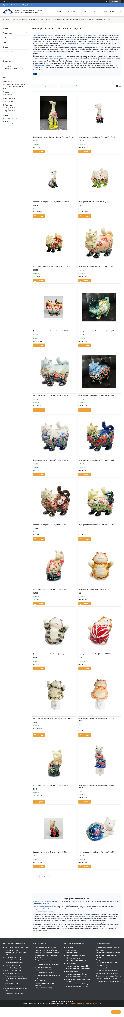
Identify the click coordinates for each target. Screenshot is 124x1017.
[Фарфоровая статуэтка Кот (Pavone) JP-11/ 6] (99, 565)
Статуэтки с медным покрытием (106, 962)
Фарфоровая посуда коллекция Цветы (78, 969)
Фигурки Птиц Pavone (11, 983)
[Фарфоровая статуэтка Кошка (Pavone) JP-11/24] (54, 828)
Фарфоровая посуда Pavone (14, 986)
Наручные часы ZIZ (102, 968)
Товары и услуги (71, 11)
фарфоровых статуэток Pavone (70, 923)
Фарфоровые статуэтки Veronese (45, 947)
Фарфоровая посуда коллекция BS (77, 966)
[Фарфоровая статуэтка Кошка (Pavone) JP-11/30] (99, 307)
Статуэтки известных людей (44, 988)
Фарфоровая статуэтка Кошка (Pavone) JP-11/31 (50, 331)
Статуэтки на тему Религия (43, 970)
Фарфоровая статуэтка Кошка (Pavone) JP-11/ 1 (50, 525)
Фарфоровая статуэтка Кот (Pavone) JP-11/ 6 (94, 589)
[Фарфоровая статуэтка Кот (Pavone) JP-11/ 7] (54, 630)
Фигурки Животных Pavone (13, 970)
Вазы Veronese (40, 980)
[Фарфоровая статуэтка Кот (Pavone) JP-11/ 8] (99, 630)
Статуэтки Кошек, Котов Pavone (15, 960)
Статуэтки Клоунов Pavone (13, 973)
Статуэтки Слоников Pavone (14, 962)
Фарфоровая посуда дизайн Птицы (77, 986)
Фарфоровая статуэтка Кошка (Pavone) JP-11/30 (96, 331)
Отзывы (5, 47)
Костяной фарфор (71, 963)
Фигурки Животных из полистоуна (107, 973)
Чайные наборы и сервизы (74, 958)
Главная (58, 11)
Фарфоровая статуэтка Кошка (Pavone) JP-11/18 (96, 460)
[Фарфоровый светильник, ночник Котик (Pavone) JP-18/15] (99, 694)
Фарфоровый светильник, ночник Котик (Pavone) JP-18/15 (97, 720)
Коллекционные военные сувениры (107, 947)
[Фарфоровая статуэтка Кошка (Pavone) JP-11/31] (54, 307)
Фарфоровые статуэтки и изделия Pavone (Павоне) (33, 19)
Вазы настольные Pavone (13, 965)
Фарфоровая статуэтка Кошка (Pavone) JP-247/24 (51, 202)
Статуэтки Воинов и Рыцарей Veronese (47, 975)
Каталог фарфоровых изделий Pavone (45, 906)
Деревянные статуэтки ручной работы (108, 976)
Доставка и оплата (108, 11)
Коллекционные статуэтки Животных (47, 952)
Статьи (5, 37)
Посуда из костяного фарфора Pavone (108, 981)
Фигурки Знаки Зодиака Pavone (15, 968)
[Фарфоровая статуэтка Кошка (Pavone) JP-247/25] (99, 113)
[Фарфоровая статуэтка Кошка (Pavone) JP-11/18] (99, 436)
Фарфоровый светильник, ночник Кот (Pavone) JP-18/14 (53, 718)
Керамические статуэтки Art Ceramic (108, 952)
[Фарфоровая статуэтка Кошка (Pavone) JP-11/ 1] (54, 501)
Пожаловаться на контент (75, 1003)
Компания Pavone (84, 916)
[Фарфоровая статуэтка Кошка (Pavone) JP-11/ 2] (54, 565)
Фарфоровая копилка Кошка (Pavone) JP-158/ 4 (95, 202)
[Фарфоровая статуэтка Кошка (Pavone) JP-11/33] (99, 828)
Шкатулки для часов (102, 965)
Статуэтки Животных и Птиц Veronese (47, 964)
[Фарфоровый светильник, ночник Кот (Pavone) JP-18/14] (54, 694)
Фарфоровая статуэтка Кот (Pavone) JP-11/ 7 (49, 654)
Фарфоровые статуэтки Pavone (43, 901)
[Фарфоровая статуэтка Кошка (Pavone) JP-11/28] (99, 371)
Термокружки (100, 950)
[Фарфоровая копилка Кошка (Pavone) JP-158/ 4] (99, 178)
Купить (41, 151)
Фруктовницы (70, 947)
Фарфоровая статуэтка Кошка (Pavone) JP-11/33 (96, 852)
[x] (36, 74)
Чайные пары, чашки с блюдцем (76, 961)
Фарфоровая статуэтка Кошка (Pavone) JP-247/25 (96, 137)
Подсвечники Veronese (42, 978)
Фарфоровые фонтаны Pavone (14, 993)
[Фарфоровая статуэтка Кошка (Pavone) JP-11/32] (99, 242)
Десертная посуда (72, 971)
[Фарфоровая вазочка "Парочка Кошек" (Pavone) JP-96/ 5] (54, 113)
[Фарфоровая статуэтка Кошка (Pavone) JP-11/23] (54, 761)
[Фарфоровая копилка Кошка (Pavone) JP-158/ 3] (54, 242)
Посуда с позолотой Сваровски (76, 955)
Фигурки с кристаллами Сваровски (107, 970)
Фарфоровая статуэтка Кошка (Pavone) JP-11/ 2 (50, 589)
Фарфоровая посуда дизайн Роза (76, 977)
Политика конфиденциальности (92, 1003)
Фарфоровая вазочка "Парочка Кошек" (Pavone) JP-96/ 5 (53, 137)
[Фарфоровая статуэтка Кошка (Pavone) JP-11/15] (99, 501)
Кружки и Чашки (71, 950)
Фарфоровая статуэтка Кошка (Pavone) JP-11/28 (96, 395)
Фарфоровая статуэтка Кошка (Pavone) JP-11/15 (96, 525)
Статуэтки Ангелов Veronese (44, 972)
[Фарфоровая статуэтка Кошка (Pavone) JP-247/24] (54, 178)
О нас (84, 11)
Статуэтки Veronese (102, 960)
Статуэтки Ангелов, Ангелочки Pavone (17, 947)
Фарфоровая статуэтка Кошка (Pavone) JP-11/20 (50, 460)
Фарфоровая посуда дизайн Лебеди (77, 984)
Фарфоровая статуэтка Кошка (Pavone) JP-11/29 (50, 395)
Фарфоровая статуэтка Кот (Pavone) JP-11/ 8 (94, 654)
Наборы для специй (72, 952)
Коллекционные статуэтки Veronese (46, 950)
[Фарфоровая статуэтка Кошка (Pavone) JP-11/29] (54, 371)
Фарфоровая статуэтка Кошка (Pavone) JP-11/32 (96, 266)
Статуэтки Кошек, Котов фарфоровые (64, 19)
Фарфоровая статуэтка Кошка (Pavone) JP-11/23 (50, 785)
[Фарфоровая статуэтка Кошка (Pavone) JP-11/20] (54, 436)
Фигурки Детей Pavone (12, 950)
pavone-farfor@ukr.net (10, 124)
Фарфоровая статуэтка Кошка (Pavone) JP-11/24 (50, 852)
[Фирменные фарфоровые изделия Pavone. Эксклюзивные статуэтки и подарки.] (8, 11)
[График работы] (120, 5)
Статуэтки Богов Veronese (43, 967)
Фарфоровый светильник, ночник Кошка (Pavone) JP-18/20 (98, 786)
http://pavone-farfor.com (10, 118)
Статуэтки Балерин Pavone (13, 957)
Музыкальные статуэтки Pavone (15, 976)
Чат (117, 1012)
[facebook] (34, 74)
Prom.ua (70, 1001)
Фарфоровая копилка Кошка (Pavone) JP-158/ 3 (50, 266)
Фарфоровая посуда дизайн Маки (76, 974)
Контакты (94, 11)
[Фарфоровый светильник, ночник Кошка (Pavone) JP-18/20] (99, 761)
